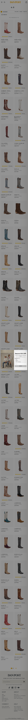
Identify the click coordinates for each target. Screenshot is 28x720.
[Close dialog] (26, 350)
